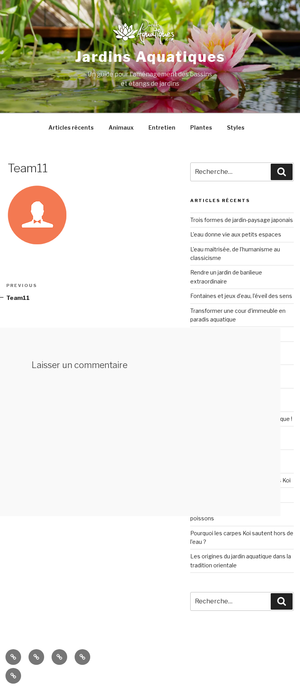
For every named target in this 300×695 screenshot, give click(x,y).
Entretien (161, 127)
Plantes (201, 127)
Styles (236, 127)
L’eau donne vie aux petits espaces (235, 234)
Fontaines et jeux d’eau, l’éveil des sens (241, 295)
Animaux (121, 127)
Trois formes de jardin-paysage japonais (241, 220)
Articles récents (71, 127)
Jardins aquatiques (150, 56)
